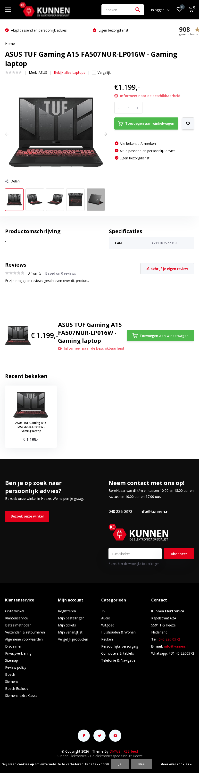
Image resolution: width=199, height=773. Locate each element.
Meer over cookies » (176, 764)
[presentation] (6, 134)
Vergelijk (104, 72)
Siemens (11, 681)
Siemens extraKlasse (21, 695)
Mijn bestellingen (71, 618)
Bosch (10, 674)
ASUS (43, 72)
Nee (141, 764)
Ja (119, 764)
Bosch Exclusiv (16, 688)
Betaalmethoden (18, 625)
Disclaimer (13, 646)
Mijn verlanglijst (70, 632)
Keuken (107, 639)
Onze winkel (14, 611)
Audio (105, 618)
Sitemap (11, 660)
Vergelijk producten (73, 639)
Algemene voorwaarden (24, 639)
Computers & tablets (117, 653)
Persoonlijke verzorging (119, 646)
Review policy (15, 667)
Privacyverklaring (18, 653)
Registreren (67, 611)
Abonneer (179, 553)
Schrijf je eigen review (169, 268)
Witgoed (107, 625)
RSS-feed (131, 751)
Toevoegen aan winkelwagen (149, 123)
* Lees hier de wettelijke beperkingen (133, 564)
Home (10, 43)
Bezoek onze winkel (27, 516)
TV (103, 611)
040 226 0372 (120, 511)
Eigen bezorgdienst (113, 30)
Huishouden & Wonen (118, 632)
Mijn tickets (67, 625)
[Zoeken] (138, 9)
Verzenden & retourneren (25, 632)
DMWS (114, 751)
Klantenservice (16, 618)
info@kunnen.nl (154, 511)
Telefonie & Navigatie (118, 660)
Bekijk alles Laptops (69, 72)
